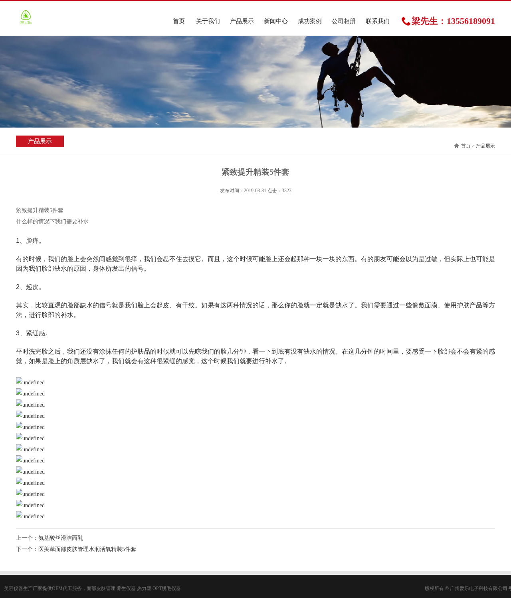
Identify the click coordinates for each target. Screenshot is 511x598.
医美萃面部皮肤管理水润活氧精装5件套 (87, 549)
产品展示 (242, 21)
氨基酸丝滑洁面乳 (60, 538)
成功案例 (310, 21)
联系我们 (378, 21)
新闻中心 (276, 21)
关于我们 (208, 21)
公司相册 (344, 21)
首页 (179, 21)
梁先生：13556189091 (453, 21)
